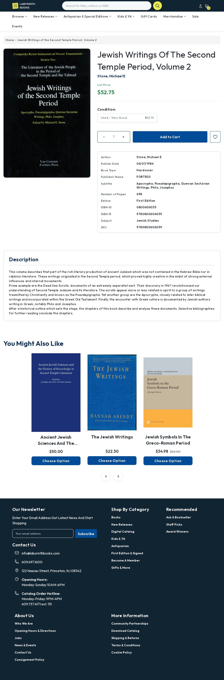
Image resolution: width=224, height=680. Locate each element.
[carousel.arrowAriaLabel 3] (106, 476)
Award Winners (177, 531)
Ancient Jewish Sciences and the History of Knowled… (56, 440)
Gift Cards (149, 16)
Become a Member (125, 560)
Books (116, 517)
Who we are (24, 623)
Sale (195, 16)
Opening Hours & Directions (35, 631)
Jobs (18, 638)
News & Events (25, 645)
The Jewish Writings (112, 437)
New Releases (43, 16)
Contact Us (23, 652)
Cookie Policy (121, 652)
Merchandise (173, 16)
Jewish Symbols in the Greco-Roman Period (168, 440)
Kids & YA (124, 16)
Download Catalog (125, 631)
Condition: (106, 109)
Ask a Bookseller (178, 517)
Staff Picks (174, 524)
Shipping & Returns (125, 638)
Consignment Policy (29, 660)
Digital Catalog (122, 531)
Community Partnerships (129, 623)
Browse (18, 16)
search (157, 5)
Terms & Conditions (125, 645)
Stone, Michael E (111, 76)
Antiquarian (120, 546)
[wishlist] (56, 388)
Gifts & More (120, 568)
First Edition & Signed (127, 553)
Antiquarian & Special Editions (86, 16)
